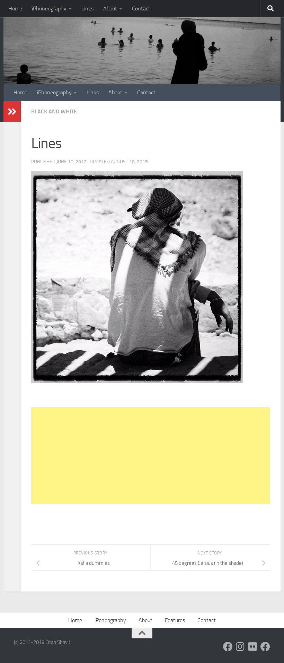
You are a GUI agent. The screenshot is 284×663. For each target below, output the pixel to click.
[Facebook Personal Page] (228, 647)
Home (15, 8)
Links (87, 8)
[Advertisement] (150, 455)
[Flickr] (253, 647)
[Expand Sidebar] (12, 111)
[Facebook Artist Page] (265, 647)
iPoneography (110, 620)
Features (175, 620)
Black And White (54, 111)
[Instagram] (240, 647)
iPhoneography (49, 8)
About (110, 8)
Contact (141, 8)
